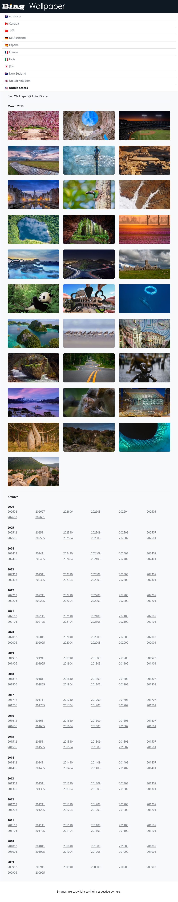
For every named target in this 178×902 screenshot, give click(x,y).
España (14, 45)
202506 (12, 538)
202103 (95, 622)
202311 (40, 574)
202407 (151, 553)
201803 (95, 684)
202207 (151, 595)
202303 (95, 580)
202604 (123, 511)
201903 (95, 663)
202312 (12, 574)
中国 (12, 31)
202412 (12, 553)
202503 (95, 538)
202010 (68, 637)
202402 (123, 559)
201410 (68, 762)
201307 (151, 783)
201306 (12, 789)
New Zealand (17, 73)
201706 (12, 705)
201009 (95, 846)
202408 (123, 553)
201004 (68, 852)
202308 (123, 574)
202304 (68, 580)
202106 (12, 622)
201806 (12, 684)
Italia (12, 59)
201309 (95, 783)
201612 (12, 721)
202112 (12, 616)
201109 (95, 825)
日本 (12, 66)
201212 (12, 804)
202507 (151, 532)
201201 (151, 810)
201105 (40, 831)
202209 (95, 595)
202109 (95, 616)
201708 (123, 700)
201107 (151, 825)
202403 (95, 559)
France (13, 52)
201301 (151, 789)
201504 (68, 747)
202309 (95, 574)
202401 (151, 559)
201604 (68, 726)
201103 (95, 831)
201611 (40, 721)
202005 (40, 642)
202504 (68, 538)
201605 (40, 726)
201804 (68, 684)
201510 (68, 741)
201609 (95, 721)
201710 (68, 700)
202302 (123, 580)
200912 (12, 867)
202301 (151, 580)
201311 (40, 783)
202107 (151, 616)
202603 (151, 511)
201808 (123, 679)
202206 (12, 601)
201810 (68, 679)
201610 (68, 721)
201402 (123, 768)
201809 (95, 679)
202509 (95, 532)
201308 (123, 783)
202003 (95, 642)
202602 (12, 517)
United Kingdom (20, 81)
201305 (40, 789)
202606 (68, 511)
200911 (40, 867)
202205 (40, 601)
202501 (151, 538)
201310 (68, 783)
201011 (40, 846)
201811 (40, 679)
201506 (12, 747)
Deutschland (17, 38)
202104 (68, 622)
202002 (123, 642)
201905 (40, 663)
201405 (40, 768)
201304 (68, 789)
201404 (68, 768)
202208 (123, 595)
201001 (151, 852)
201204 (68, 810)
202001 (151, 642)
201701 (151, 705)
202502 (123, 538)
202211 (40, 595)
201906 (12, 663)
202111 (40, 616)
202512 (12, 532)
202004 (68, 642)
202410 (68, 553)
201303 (95, 789)
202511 (40, 532)
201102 (123, 831)
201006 (12, 852)
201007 (151, 846)
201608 (123, 721)
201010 (68, 846)
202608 (12, 511)
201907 (151, 658)
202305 (40, 580)
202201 (151, 601)
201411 (40, 762)
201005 (40, 852)
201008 (123, 846)
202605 (95, 511)
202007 (151, 637)
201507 (151, 741)
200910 (68, 867)
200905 (40, 872)
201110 (68, 825)
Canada (14, 23)
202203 (95, 601)
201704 (68, 705)
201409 (95, 762)
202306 (12, 580)
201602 (123, 726)
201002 (123, 852)
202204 (68, 601)
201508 (123, 741)
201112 (12, 825)
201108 (123, 825)
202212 (12, 595)
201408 (123, 762)
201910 (68, 658)
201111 (40, 825)
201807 (151, 679)
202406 (12, 559)
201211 (40, 804)
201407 (151, 762)
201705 (40, 705)
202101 (151, 622)
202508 (123, 532)
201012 (12, 846)
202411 (40, 553)
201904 (68, 663)
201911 (40, 658)
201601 (151, 726)
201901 (151, 663)
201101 (151, 831)
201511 (40, 741)
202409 (95, 553)
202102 (123, 622)
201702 (123, 705)
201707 (151, 700)
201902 (123, 663)
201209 (95, 804)
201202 (123, 810)
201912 (12, 658)
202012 (12, 637)
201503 (95, 747)
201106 (12, 831)
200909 (95, 867)
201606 (12, 726)
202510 (68, 532)
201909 (95, 658)
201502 (123, 747)
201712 (12, 700)
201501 (151, 747)
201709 (95, 700)
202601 (40, 517)
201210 (68, 804)
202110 (68, 616)
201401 (151, 768)
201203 (95, 810)
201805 (40, 684)
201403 (95, 768)
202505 (40, 538)
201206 (12, 810)
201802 (123, 684)
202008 (123, 637)
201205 (40, 810)
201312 (12, 783)
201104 (68, 831)
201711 (40, 700)
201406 (12, 768)
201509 (95, 741)
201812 (12, 679)
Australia (15, 16)
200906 (12, 872)
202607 (40, 511)
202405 (40, 559)
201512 (12, 741)
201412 (12, 762)
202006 (12, 642)
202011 (40, 637)
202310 (68, 574)
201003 (95, 852)
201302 (123, 789)
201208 (123, 804)
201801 (151, 684)
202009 (95, 637)
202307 (151, 574)
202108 (123, 616)
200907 (151, 867)
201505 (40, 747)
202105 (40, 622)
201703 (95, 705)
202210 (68, 595)
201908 (123, 658)
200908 (123, 867)
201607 (151, 721)
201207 (151, 804)
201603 (95, 726)
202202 (123, 601)
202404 (68, 559)
